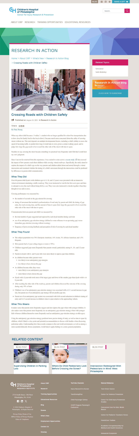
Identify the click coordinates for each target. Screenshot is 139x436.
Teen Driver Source (108, 389)
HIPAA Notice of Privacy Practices (22, 417)
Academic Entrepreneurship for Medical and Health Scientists (112, 427)
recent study (70, 159)
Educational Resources (77, 22)
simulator (99, 69)
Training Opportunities (50, 22)
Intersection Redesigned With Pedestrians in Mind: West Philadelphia (105, 368)
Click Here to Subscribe (110, 93)
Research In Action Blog (57, 58)
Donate (43, 410)
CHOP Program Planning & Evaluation (80, 406)
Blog (42, 405)
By (12, 129)
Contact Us (45, 427)
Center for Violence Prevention (112, 394)
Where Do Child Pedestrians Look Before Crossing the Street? (69, 367)
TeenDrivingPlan (76, 394)
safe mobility (101, 72)
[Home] (31, 10)
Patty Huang (17, 129)
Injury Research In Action (80, 389)
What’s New (45, 416)
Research (30, 22)
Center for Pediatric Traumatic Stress (114, 415)
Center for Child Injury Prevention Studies (113, 401)
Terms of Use (27, 414)
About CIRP (17, 22)
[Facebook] (19, 126)
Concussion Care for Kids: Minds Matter (112, 408)
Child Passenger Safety (79, 400)
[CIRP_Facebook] (101, 1)
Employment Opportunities (50, 421)
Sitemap (44, 432)
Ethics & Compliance (22, 419)
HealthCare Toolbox (108, 420)
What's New (38, 58)
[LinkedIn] (21, 126)
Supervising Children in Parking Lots (30, 367)
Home (14, 58)
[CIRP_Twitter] (109, 1)
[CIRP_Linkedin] (105, 1)
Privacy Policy (17, 414)
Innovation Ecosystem (109, 433)
